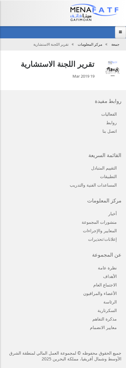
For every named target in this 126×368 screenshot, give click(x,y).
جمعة (115, 44)
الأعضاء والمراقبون (100, 293)
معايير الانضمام (103, 327)
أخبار (112, 214)
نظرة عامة (107, 268)
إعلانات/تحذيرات (102, 239)
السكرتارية (107, 310)
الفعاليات (109, 114)
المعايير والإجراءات (100, 231)
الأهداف (110, 276)
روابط (111, 123)
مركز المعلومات (90, 44)
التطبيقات (108, 176)
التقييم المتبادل (104, 168)
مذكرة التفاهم (104, 319)
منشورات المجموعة (99, 222)
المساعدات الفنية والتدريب (93, 185)
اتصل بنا (109, 131)
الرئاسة (110, 302)
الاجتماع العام (105, 285)
